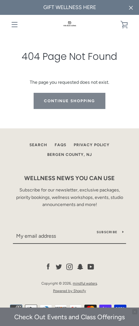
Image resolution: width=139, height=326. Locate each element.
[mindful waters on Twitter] (59, 266)
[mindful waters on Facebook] (48, 266)
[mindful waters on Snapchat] (80, 266)
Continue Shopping (69, 101)
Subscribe (107, 232)
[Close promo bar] (134, 311)
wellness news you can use (69, 178)
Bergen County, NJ (69, 154)
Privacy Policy (92, 145)
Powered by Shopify (69, 290)
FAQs (60, 145)
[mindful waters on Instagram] (69, 266)
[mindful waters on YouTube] (91, 266)
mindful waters (85, 283)
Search (38, 145)
